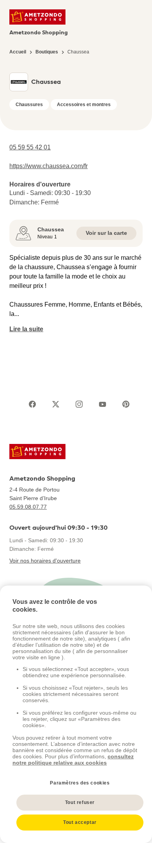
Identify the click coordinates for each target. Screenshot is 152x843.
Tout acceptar (80, 822)
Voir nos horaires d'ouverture (45, 560)
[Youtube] (102, 404)
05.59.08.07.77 (28, 507)
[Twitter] (55, 404)
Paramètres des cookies (80, 783)
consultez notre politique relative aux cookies (73, 759)
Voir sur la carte (106, 233)
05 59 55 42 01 (30, 147)
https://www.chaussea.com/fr (48, 166)
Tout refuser (80, 802)
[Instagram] (79, 404)
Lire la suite (26, 329)
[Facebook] (32, 404)
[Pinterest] (125, 404)
